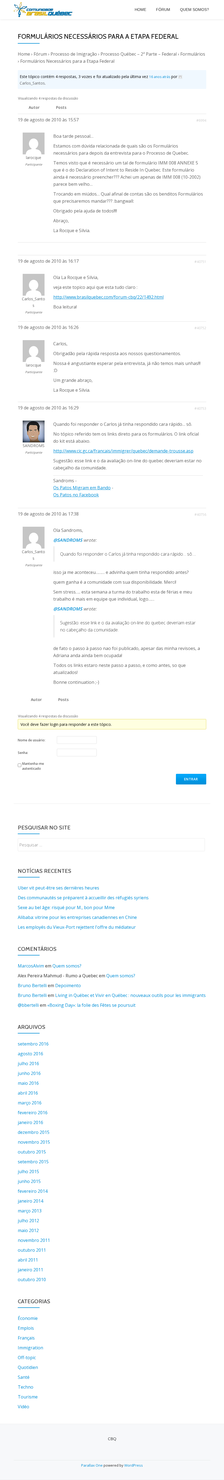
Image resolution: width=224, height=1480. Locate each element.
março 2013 (30, 1211)
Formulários (192, 54)
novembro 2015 (34, 1142)
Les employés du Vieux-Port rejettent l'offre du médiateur (77, 927)
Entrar (191, 779)
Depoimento (68, 985)
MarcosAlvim (31, 966)
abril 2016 (28, 1093)
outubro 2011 (32, 1250)
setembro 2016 (33, 1044)
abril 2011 (28, 1260)
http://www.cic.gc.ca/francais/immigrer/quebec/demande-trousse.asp (123, 451)
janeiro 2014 (30, 1201)
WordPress (133, 1465)
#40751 (200, 261)
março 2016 (30, 1103)
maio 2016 (28, 1083)
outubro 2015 (32, 1152)
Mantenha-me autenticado (33, 766)
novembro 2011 (34, 1240)
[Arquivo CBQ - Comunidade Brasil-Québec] (44, 9)
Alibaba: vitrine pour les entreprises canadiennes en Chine (77, 917)
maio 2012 (28, 1230)
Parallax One (92, 1465)
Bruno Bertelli (32, 985)
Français (26, 1338)
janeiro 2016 (30, 1122)
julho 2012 (28, 1221)
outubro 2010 (32, 1280)
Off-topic (27, 1358)
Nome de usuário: (31, 740)
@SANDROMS (67, 540)
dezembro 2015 (33, 1132)
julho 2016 (28, 1063)
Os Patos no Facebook (76, 495)
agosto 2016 (30, 1054)
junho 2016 (29, 1073)
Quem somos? (194, 9)
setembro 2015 (33, 1162)
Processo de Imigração (74, 54)
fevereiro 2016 (33, 1113)
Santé (24, 1377)
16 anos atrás (159, 76)
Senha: (23, 752)
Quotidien (28, 1367)
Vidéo (23, 1407)
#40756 (200, 514)
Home (140, 9)
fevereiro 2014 (33, 1191)
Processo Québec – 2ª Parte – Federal (139, 54)
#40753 (200, 408)
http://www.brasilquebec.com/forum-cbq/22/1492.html (108, 297)
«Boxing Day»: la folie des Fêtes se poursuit (91, 1005)
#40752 (200, 328)
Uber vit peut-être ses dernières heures (58, 888)
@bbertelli (28, 1005)
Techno (25, 1387)
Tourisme (28, 1397)
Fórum (163, 9)
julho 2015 (28, 1172)
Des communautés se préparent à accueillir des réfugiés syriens (83, 898)
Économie (28, 1318)
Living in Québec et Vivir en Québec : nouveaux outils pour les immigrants (130, 995)
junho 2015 (29, 1181)
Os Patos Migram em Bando (82, 488)
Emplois (26, 1328)
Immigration (30, 1348)
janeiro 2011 (30, 1270)
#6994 (201, 120)
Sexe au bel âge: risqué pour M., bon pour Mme (66, 907)
